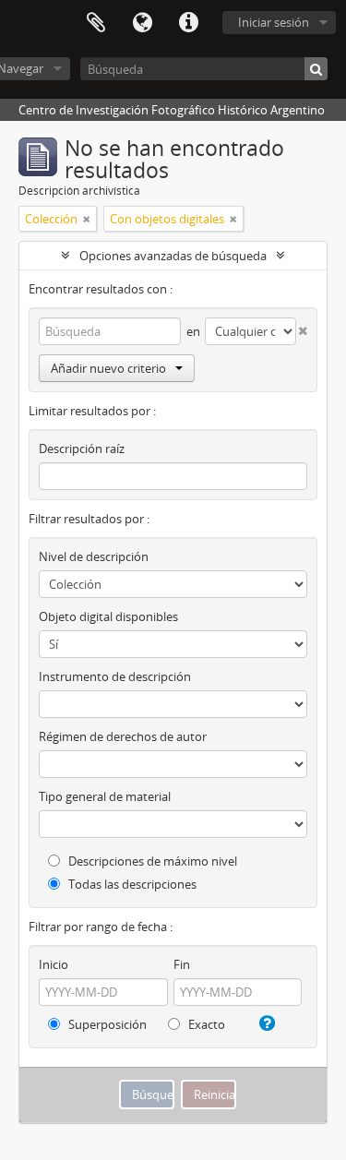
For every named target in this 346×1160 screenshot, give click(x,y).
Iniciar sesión (273, 22)
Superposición (106, 1024)
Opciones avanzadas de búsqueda (173, 255)
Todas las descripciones (131, 884)
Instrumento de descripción (115, 676)
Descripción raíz (82, 448)
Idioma (142, 23)
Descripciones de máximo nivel (151, 861)
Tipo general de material (105, 796)
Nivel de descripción (94, 556)
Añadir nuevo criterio (108, 368)
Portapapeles (96, 23)
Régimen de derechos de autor (123, 736)
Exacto (205, 1024)
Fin (181, 964)
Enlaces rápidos (188, 23)
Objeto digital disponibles (108, 616)
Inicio (53, 964)
